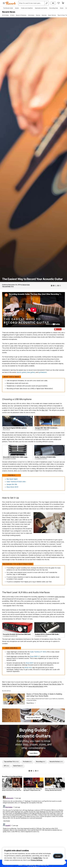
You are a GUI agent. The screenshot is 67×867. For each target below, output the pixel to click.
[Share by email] (60, 286)
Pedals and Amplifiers (27, 8)
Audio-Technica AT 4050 (38, 652)
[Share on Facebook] (54, 286)
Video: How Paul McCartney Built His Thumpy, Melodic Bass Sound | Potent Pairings (55, 789)
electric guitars (21, 372)
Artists (12, 15)
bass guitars (31, 372)
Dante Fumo (26, 284)
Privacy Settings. (37, 860)
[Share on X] (56, 286)
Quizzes (44, 15)
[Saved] (58, 3)
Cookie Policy (37, 858)
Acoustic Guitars (56, 761)
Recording (40, 761)
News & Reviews (21, 15)
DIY (6, 765)
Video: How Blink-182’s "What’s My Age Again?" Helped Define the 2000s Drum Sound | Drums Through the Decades (33, 789)
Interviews (31, 15)
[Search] (47, 3)
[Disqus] (33, 817)
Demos (38, 15)
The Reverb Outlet (8, 8)
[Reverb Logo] (11, 3)
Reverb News (8, 12)
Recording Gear (53, 8)
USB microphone (23, 359)
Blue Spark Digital (12, 479)
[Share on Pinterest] (58, 286)
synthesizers (42, 372)
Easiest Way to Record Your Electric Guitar (47, 684)
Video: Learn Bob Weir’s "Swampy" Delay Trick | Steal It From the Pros (11, 789)
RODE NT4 (28, 667)
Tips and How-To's (8, 286)
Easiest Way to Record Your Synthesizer (15, 684)
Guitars (17, 8)
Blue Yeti (44, 410)
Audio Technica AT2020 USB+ (16, 482)
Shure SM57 (30, 663)
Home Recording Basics (35, 686)
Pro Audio (27, 761)
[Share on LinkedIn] (52, 286)
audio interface (60, 597)
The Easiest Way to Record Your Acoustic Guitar (32, 279)
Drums (61, 8)
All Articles (5, 15)
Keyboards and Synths (41, 8)
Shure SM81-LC (35, 656)
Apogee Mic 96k (12, 484)
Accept (58, 856)
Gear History (52, 15)
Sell (53, 3)
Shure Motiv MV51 (12, 487)
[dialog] (33, 856)
